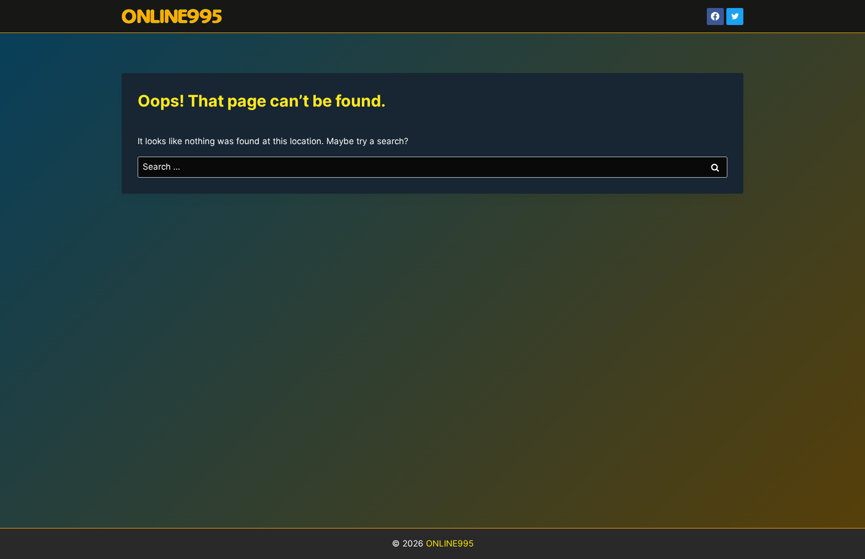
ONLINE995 (450, 543)
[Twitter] (734, 16)
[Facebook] (715, 16)
